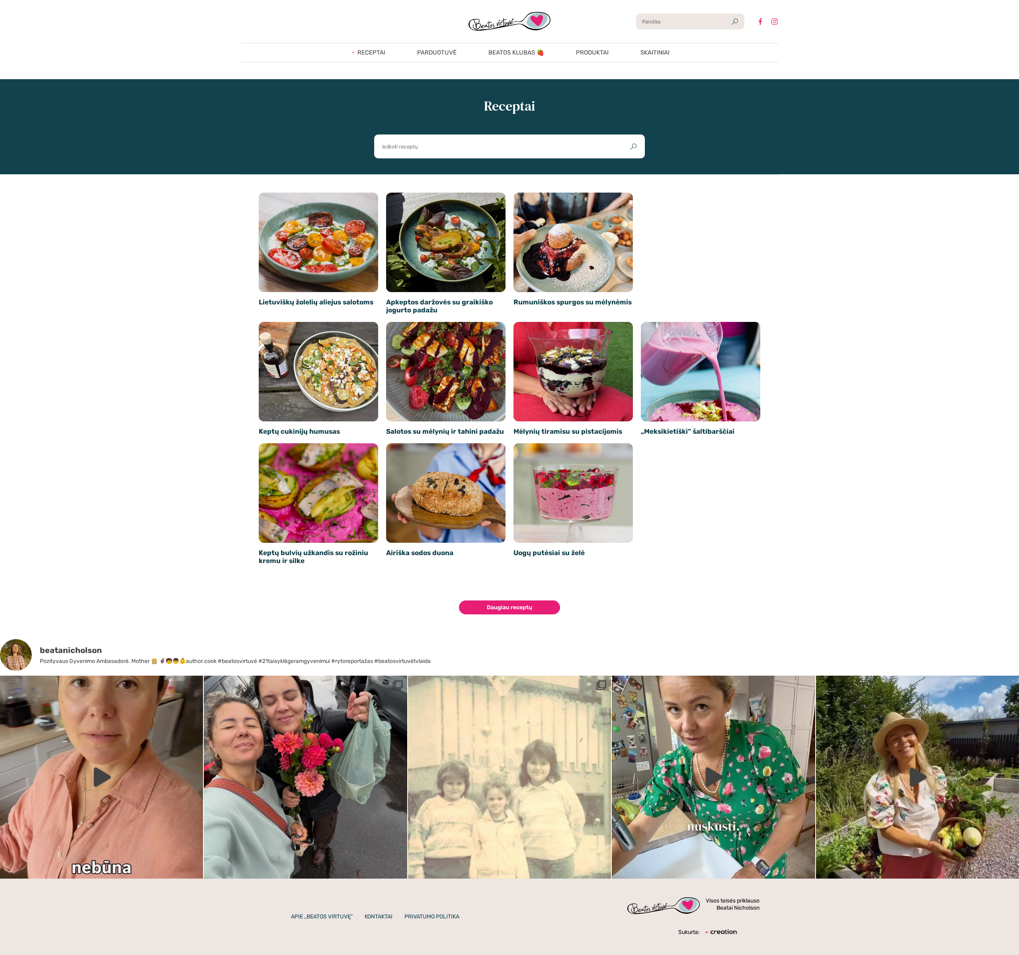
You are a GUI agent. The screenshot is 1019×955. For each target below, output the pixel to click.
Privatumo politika (431, 916)
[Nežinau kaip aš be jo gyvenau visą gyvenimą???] (713, 777)
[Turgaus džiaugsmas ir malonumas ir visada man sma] (305, 777)
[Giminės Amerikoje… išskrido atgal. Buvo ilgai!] (509, 777)
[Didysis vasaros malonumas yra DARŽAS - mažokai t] (917, 777)
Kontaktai (378, 916)
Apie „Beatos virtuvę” (322, 916)
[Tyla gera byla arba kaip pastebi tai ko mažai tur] (101, 777)
